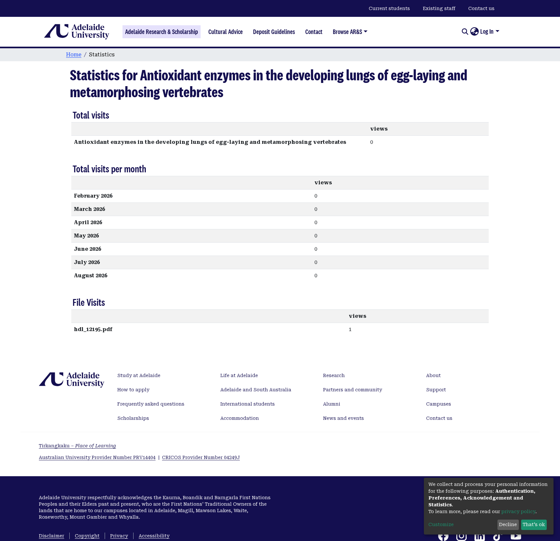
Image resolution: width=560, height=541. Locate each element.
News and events (343, 418)
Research (334, 375)
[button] (474, 32)
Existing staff (439, 8)
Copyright (87, 535)
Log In (487, 31)
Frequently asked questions (150, 404)
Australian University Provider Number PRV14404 (97, 457)
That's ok (534, 524)
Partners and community (352, 389)
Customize (441, 524)
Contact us (481, 8)
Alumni (331, 404)
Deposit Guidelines (274, 32)
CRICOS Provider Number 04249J (201, 457)
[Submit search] (465, 32)
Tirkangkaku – (77, 445)
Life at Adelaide (239, 375)
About (433, 375)
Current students (389, 8)
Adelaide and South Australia (255, 389)
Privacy (119, 535)
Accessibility (154, 535)
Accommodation (239, 418)
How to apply (133, 389)
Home (73, 55)
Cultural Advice (225, 32)
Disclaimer (51, 535)
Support (436, 389)
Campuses (438, 404)
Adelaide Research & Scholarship (161, 32)
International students (247, 404)
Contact (313, 32)
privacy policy (518, 511)
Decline (508, 524)
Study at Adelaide (138, 375)
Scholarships (133, 418)
